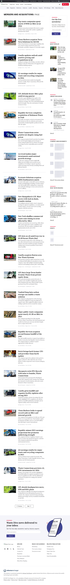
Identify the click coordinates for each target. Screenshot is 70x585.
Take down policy (22, 580)
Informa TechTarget (27, 573)
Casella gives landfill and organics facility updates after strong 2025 (30, 393)
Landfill (30, 7)
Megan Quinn (22, 33)
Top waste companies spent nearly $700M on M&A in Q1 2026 (29, 23)
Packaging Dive (26, 1)
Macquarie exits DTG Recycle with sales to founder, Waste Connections (30, 373)
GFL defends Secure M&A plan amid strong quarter (30, 94)
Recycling (35, 7)
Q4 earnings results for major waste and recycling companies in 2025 (31, 452)
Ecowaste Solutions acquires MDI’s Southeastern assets (29, 178)
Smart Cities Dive (33, 1)
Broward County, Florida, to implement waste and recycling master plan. (58, 204)
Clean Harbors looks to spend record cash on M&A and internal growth (30, 412)
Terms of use (14, 580)
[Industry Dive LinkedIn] (4, 549)
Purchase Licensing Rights (23, 556)
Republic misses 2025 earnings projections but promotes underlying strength (30, 432)
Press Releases (28, 4)
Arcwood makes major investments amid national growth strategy (29, 156)
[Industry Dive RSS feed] (13, 549)
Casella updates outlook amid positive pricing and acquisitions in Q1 (30, 57)
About (18, 546)
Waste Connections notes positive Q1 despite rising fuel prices (30, 134)
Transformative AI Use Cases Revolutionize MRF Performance (59, 114)
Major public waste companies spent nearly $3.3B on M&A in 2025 (30, 314)
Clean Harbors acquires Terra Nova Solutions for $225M (30, 40)
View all (52, 133)
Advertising (34, 546)
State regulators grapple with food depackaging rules (62, 60)
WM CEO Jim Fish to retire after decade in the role (62, 49)
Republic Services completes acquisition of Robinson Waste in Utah (30, 115)
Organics (41, 7)
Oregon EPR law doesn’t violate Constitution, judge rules (62, 71)
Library (17, 4)
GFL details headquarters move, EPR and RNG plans (31, 488)
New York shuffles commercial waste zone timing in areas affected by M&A (30, 218)
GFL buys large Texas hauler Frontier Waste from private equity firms (29, 274)
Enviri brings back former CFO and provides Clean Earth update (30, 353)
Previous (20, 506)
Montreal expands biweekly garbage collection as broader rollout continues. (58, 194)
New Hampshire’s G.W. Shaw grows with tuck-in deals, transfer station (29, 198)
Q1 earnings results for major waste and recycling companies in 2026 (31, 75)
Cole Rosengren (22, 210)
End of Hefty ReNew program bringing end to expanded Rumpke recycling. (57, 214)
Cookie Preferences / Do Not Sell (36, 580)
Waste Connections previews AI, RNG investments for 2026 (31, 469)
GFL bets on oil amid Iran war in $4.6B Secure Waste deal (31, 237)
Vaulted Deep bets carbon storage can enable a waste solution (29, 294)
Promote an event (59, 245)
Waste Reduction (59, 7)
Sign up (66, 4)
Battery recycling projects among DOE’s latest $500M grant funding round (62, 83)
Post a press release (59, 180)
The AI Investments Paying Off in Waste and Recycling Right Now (60, 103)
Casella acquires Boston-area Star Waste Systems (30, 256)
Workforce (18, 7)
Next (28, 506)
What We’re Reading (22, 561)
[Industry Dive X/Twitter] (10, 549)
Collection (25, 7)
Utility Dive (40, 1)
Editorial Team (20, 549)
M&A (8, 7)
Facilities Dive (19, 1)
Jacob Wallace (28, 33)
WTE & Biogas (47, 7)
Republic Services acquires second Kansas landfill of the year (30, 334)
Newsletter (19, 553)
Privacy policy (7, 580)
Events (21, 4)
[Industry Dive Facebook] (7, 549)
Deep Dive (12, 4)
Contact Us (20, 551)
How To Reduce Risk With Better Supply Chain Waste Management (60, 126)
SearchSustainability (46, 1)
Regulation (12, 7)
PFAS (53, 7)
